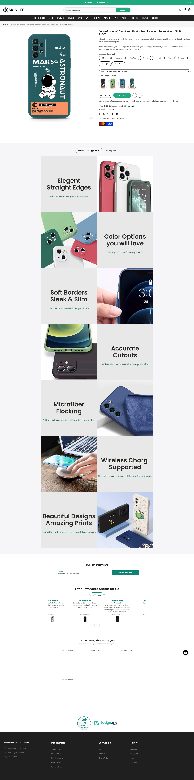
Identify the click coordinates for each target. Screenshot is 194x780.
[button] (185, 652)
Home (5, 24)
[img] (97, 592)
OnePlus (97, 18)
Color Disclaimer (57, 758)
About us (102, 753)
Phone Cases (39, 18)
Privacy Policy (56, 762)
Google (135, 18)
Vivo (88, 18)
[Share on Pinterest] (108, 114)
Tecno (125, 18)
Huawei (145, 18)
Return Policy (56, 753)
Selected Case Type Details (89, 150)
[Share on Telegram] (117, 114)
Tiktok (132, 758)
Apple (51, 18)
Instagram (134, 753)
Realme (107, 18)
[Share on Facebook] (100, 114)
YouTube (133, 762)
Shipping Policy (56, 749)
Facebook (134, 749)
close (6, 2)
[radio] (103, 83)
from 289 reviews (95, 595)
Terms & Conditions (58, 767)
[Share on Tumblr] (112, 114)
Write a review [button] (125, 572)
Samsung (60, 18)
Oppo (80, 18)
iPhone (104, 58)
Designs (155, 18)
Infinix (116, 18)
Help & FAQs (103, 758)
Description (111, 150)
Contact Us (103, 749)
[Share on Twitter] (104, 114)
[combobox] (145, 71)
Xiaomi (71, 18)
